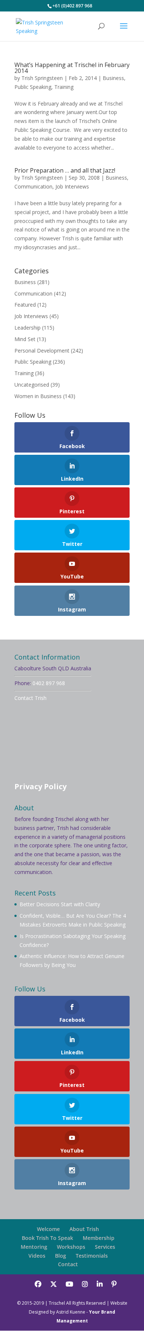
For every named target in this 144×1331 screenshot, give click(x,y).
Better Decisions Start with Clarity (60, 904)
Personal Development (41, 350)
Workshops (71, 1246)
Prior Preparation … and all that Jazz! (64, 170)
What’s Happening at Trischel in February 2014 (72, 68)
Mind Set (24, 339)
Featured (25, 304)
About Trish (84, 1228)
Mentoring (34, 1246)
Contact (68, 1264)
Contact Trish (30, 697)
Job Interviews (72, 186)
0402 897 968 (48, 683)
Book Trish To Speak (47, 1237)
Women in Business (38, 396)
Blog (60, 1255)
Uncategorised (31, 384)
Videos (36, 1255)
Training (63, 86)
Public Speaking (32, 86)
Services (105, 1246)
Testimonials (92, 1255)
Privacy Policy (40, 786)
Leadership (27, 327)
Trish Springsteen (42, 77)
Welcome (48, 1228)
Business (113, 77)
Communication (33, 186)
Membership (98, 1237)
